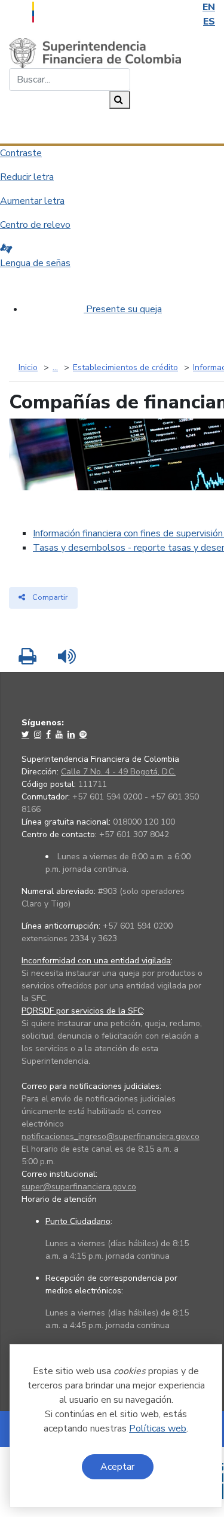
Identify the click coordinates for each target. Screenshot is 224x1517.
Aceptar (117, 1466)
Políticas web (157, 1428)
